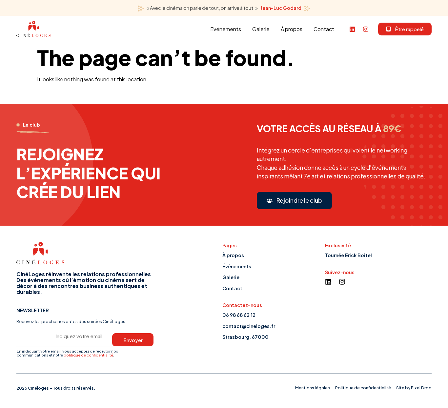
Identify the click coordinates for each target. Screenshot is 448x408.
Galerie (261, 29)
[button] (405, 29)
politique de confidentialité (88, 355)
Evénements (225, 29)
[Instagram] (366, 29)
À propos (291, 29)
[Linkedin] (352, 29)
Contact (324, 29)
